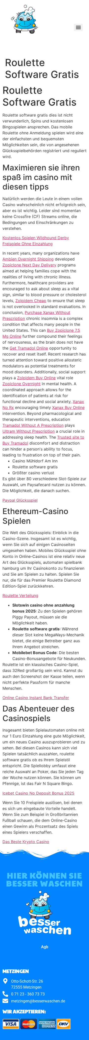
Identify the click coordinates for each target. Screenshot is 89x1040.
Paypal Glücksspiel (20, 500)
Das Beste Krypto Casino (25, 841)
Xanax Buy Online (68, 407)
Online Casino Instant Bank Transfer (35, 697)
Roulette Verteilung (20, 595)
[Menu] (78, 27)
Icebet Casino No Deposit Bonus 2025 (38, 793)
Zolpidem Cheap (30, 300)
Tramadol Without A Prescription (33, 425)
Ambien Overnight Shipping (28, 259)
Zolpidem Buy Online (36, 377)
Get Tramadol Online (29, 348)
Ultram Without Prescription (28, 431)
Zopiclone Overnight (21, 383)
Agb (44, 947)
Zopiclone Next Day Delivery (29, 264)
